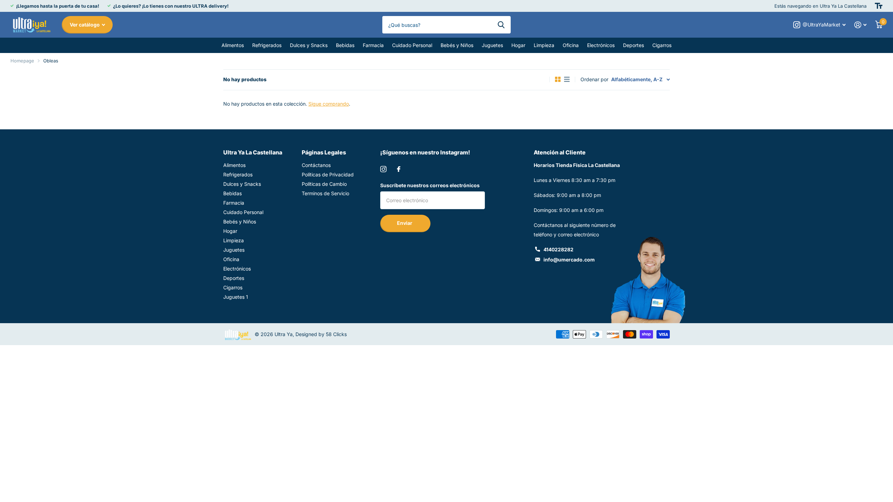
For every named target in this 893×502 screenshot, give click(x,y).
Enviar (405, 223)
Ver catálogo (85, 25)
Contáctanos (316, 165)
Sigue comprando (328, 104)
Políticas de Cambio (324, 184)
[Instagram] (383, 169)
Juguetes (492, 45)
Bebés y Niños (457, 45)
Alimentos (233, 45)
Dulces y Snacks (309, 45)
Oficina (571, 45)
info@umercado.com (569, 260)
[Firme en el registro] (860, 25)
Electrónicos (601, 45)
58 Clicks (336, 334)
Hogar (518, 45)
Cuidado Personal (412, 45)
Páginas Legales (324, 152)
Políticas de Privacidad (328, 174)
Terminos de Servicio (325, 193)
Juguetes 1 (235, 297)
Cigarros (661, 45)
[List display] (567, 79)
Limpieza (544, 45)
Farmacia (373, 45)
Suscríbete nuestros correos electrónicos (430, 185)
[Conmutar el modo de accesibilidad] (879, 5)
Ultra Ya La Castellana (252, 152)
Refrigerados (267, 45)
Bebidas (345, 45)
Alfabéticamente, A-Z (636, 79)
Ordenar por (594, 79)
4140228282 (558, 249)
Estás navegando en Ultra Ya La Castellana (820, 6)
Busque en (501, 24)
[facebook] (398, 169)
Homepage (22, 60)
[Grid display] (558, 79)
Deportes (633, 45)
